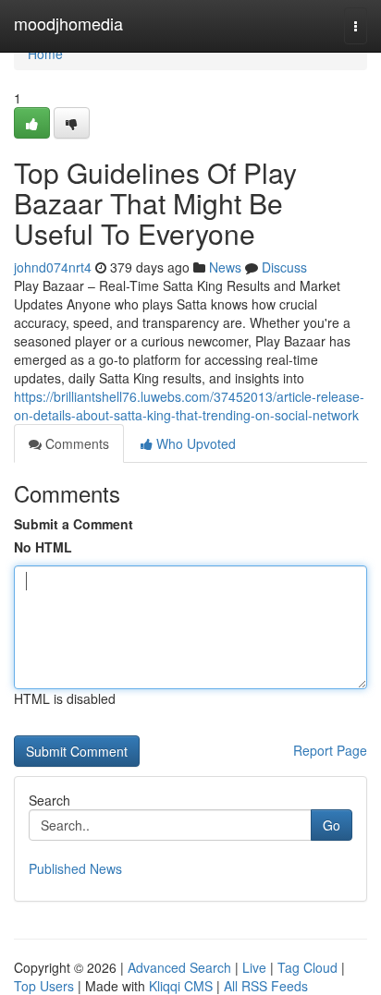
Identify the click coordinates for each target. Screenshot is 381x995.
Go (331, 825)
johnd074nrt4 (53, 267)
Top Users (44, 986)
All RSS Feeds (266, 986)
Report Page (330, 750)
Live (254, 967)
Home (45, 53)
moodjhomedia (68, 23)
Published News (75, 868)
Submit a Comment (73, 524)
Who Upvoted (194, 443)
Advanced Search (179, 967)
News (225, 267)
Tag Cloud (307, 967)
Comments (75, 443)
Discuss (284, 267)
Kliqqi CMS (181, 986)
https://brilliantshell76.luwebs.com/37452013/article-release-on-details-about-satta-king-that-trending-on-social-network (189, 405)
